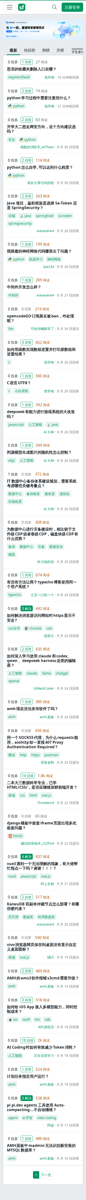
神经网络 (54, 259)
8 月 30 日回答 (68, 147)
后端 (11, 215)
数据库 (28, 917)
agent (13, 1117)
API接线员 (46, 1027)
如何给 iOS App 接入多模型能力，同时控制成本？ (42, 1009)
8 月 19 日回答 (68, 986)
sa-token (65, 215)
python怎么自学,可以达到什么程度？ (40, 167)
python (18, 106)
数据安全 (56, 546)
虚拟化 (64, 493)
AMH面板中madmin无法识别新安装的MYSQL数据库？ (41, 1148)
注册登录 (72, 7)
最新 (13, 50)
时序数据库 (46, 917)
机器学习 (36, 259)
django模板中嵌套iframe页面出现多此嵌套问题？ (41, 825)
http (23, 755)
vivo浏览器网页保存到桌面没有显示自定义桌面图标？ (41, 947)
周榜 (46, 50)
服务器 (50, 493)
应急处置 (15, 501)
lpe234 (48, 266)
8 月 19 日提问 (68, 957)
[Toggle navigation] (9, 7)
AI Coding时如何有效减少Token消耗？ (41, 1047)
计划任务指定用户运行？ (28, 1076)
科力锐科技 (45, 561)
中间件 (13, 295)
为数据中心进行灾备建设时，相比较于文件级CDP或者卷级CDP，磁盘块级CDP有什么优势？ (42, 533)
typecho (14, 594)
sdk (47, 1019)
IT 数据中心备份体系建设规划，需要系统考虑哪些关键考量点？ (41, 483)
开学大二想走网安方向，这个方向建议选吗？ (41, 129)
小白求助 (21, 391)
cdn (49, 628)
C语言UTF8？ (19, 382)
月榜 (60, 50)
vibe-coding (46, 1117)
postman (51, 755)
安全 (11, 139)
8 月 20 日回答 (68, 924)
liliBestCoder (44, 688)
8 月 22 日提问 (68, 843)
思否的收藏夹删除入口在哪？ (32, 69)
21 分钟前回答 (68, 106)
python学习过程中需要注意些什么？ (39, 97)
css (22, 795)
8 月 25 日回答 (68, 561)
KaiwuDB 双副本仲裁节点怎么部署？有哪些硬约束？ (43, 906)
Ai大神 (49, 432)
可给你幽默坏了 (42, 328)
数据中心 (15, 493)
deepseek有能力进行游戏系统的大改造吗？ (41, 414)
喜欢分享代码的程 (40, 182)
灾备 (41, 546)
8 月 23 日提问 (68, 762)
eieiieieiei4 (45, 231)
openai (13, 681)
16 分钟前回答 (68, 77)
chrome (35, 628)
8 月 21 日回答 (68, 883)
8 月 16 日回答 (68, 1158)
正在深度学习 (44, 1055)
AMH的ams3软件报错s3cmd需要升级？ (43, 978)
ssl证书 (14, 628)
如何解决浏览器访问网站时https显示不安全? (41, 618)
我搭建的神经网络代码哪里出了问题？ (39, 251)
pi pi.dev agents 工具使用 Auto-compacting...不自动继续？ (36, 1107)
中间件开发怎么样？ (24, 287)
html (33, 795)
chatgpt (62, 673)
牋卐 (50, 957)
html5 (17, 836)
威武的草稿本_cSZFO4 (37, 843)
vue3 (12, 876)
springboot (45, 215)
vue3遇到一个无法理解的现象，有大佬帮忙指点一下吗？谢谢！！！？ (42, 866)
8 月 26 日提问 (68, 328)
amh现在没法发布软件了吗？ (32, 708)
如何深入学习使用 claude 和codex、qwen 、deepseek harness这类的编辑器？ (41, 660)
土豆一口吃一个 (42, 595)
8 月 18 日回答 (68, 1027)
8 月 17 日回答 (68, 1125)
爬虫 (11, 755)
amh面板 (47, 717)
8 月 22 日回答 (68, 802)
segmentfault (19, 77)
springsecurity (20, 223)
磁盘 (11, 554)
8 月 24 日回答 (68, 595)
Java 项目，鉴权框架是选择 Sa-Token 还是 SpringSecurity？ (42, 205)
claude (32, 673)
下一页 (46, 1175)
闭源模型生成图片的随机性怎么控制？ (39, 452)
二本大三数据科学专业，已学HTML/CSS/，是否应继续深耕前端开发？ (42, 785)
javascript (16, 424)
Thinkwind (45, 802)
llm (10, 328)
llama (46, 673)
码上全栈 (47, 883)
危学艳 (49, 77)
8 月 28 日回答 (68, 231)
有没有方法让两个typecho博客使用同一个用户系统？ (42, 584)
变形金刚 (47, 762)
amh (12, 716)
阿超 (50, 1125)
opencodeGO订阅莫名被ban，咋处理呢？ (40, 318)
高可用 (13, 917)
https (35, 755)
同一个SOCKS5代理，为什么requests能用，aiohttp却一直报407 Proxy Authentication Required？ (42, 742)
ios (15, 1019)
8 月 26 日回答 (68, 362)
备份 (11, 546)
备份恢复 (33, 493)
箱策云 (49, 635)
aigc (11, 460)
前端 (11, 795)
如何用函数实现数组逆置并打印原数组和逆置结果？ (41, 352)
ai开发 (27, 1117)
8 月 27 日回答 (68, 295)
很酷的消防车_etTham (37, 147)
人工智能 (35, 424)
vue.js (46, 795)
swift (26, 1019)
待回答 (29, 50)
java (28, 215)
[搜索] (54, 7)
